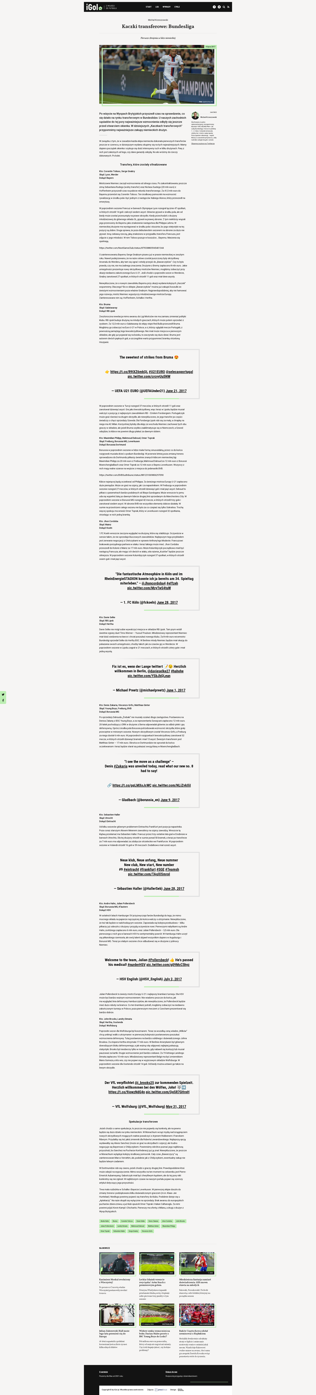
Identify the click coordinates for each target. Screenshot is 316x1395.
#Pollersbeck (158, 960)
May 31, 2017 (176, 1106)
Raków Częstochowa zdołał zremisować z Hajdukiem (193, 1332)
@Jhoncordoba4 (154, 583)
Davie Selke (141, 1221)
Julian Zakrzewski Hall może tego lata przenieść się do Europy (114, 1334)
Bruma (115, 1221)
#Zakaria (121, 766)
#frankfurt (148, 869)
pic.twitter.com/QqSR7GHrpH (167, 1092)
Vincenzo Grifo (147, 1231)
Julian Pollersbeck (107, 1226)
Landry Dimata (122, 1226)
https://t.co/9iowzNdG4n (127, 1092)
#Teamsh (172, 869)
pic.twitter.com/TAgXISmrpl (149, 874)
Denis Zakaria (153, 1221)
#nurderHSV (137, 964)
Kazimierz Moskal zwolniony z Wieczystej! (114, 1281)
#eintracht (131, 869)
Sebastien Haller (119, 1231)
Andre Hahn (105, 1221)
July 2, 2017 (173, 979)
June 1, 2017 (175, 690)
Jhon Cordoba (167, 1221)
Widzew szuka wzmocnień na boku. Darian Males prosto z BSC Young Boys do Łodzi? (154, 1334)
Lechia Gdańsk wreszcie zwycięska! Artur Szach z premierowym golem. (152, 1282)
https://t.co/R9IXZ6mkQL (129, 371)
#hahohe (177, 671)
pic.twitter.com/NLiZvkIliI (171, 785)
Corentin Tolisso (127, 1221)
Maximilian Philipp (169, 1226)
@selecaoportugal (179, 371)
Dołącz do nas (171, 1372)
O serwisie (103, 1372)
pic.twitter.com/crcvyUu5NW (149, 376)
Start (149, 7)
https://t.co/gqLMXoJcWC (132, 785)
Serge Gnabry (133, 1231)
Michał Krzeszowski (208, 117)
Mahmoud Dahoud (137, 1226)
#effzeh (172, 583)
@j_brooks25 (144, 1082)
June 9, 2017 (170, 800)
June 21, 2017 (176, 391)
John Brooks (180, 1221)
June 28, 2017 (167, 602)
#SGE (160, 869)
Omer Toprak (105, 1231)
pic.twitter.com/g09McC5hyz (167, 964)
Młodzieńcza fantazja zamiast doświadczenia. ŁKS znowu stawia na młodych (195, 1282)
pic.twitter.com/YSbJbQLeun (149, 676)
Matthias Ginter (153, 1226)
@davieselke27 (159, 671)
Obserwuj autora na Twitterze (203, 144)
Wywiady (166, 7)
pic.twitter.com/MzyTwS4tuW (149, 588)
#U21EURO (157, 371)
